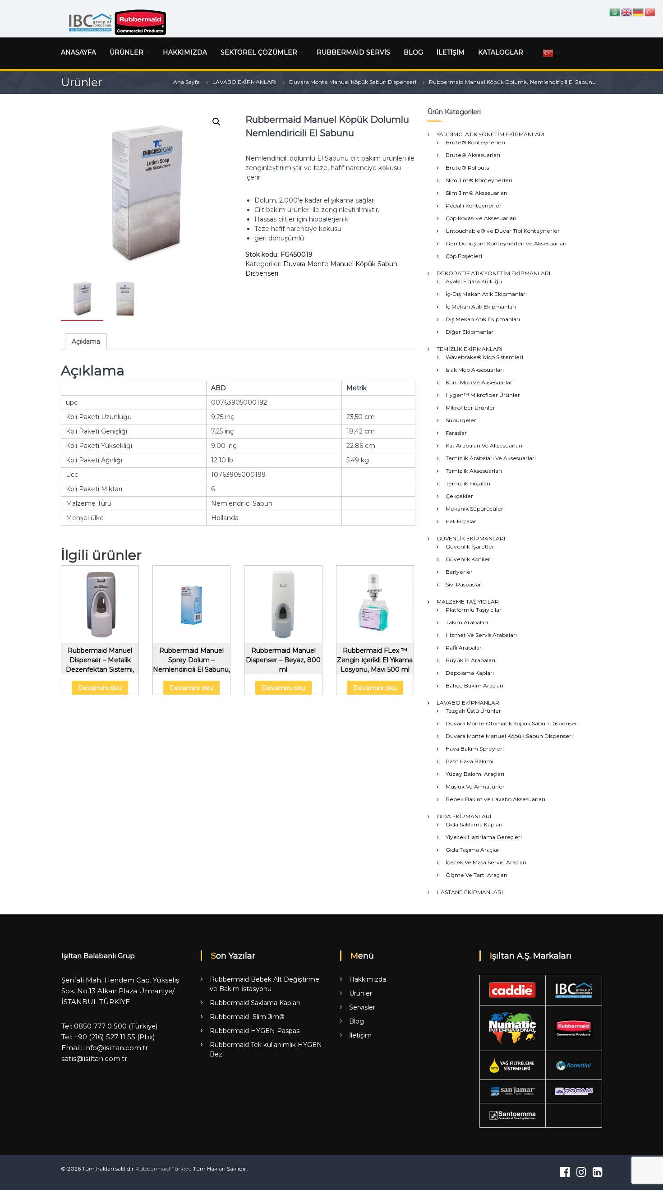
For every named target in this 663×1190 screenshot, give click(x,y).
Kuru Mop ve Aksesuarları (480, 382)
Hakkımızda (367, 979)
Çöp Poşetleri (464, 256)
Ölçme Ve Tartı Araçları (476, 875)
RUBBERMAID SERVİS (353, 52)
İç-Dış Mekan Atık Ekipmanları (486, 294)
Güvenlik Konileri (469, 559)
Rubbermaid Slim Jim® (247, 1017)
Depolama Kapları (470, 672)
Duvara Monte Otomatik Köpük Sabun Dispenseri (512, 723)
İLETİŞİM (451, 52)
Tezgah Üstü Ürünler (473, 710)
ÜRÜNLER (126, 52)
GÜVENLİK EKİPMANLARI (471, 538)
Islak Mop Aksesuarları (475, 369)
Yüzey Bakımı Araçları (475, 773)
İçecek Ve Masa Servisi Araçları (486, 862)
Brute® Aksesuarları (473, 155)
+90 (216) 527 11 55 (104, 1037)
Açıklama (86, 341)
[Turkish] (548, 53)
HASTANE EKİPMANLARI (470, 892)
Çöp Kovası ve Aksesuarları (481, 218)
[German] (639, 12)
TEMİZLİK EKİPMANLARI (469, 349)
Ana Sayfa (186, 81)
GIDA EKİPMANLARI (464, 816)
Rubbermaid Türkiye (163, 1168)
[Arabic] (615, 12)
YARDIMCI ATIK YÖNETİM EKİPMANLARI (490, 134)
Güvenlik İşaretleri (471, 546)
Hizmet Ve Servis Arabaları (481, 635)
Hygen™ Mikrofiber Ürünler (483, 395)
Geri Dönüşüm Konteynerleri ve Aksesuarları (506, 243)
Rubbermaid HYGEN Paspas (254, 1031)
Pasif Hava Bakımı (469, 761)
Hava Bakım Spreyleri (475, 748)
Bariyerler (459, 571)
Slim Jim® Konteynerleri (479, 180)
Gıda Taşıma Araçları (473, 849)
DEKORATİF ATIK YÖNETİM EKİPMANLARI (493, 273)
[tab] (86, 341)
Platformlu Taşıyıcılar (474, 609)
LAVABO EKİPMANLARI (244, 81)
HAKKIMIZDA (185, 52)
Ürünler (360, 993)
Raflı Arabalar (464, 647)
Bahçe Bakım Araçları (474, 685)
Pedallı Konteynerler (474, 205)
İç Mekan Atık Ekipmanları (481, 306)
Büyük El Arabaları (470, 660)
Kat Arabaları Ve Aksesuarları (484, 445)
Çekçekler (459, 496)
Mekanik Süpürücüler (474, 508)
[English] (627, 12)
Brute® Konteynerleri (475, 142)
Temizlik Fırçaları (468, 483)
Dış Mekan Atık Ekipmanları (483, 319)
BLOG (413, 52)
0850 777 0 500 (100, 1026)
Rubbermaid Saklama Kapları (255, 1003)
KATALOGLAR (500, 52)
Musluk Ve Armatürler (475, 786)
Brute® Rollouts (467, 167)
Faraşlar (456, 432)
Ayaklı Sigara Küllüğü (474, 281)
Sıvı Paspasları (464, 584)
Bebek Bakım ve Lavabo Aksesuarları (495, 799)
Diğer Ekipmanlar (469, 331)
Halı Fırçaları (462, 521)
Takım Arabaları (467, 622)
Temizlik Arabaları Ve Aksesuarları (491, 458)
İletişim (360, 1035)
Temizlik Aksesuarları (474, 470)
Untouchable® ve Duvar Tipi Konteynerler (503, 230)
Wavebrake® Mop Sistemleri (484, 357)
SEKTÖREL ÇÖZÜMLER (259, 52)
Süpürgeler (461, 420)
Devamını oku (100, 688)
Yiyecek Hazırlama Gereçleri (484, 837)
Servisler (362, 1007)
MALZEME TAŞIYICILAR (468, 601)
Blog (356, 1021)
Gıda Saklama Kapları (474, 824)
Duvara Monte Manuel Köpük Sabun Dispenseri (352, 81)
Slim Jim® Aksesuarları (476, 192)
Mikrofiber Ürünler (470, 407)
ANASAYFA (78, 52)
